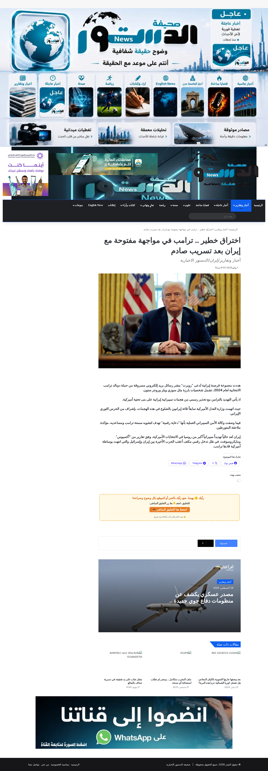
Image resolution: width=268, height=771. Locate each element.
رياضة (162, 205)
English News (95, 205)
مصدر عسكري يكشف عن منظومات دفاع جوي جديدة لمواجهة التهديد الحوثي (203, 600)
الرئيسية (258, 205)
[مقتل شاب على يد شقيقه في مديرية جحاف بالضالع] (120, 663)
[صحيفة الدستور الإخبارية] (223, 169)
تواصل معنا (33, 764)
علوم (188, 205)
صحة (175, 205)
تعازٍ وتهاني (148, 205)
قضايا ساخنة (202, 205)
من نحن (45, 764)
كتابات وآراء (129, 205)
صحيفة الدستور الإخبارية (178, 764)
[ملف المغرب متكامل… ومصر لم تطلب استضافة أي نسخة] (169, 663)
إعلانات (111, 205)
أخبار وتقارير (242, 205)
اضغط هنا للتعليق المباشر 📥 (169, 509)
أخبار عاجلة (222, 205)
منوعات (79, 205)
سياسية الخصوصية (60, 764)
